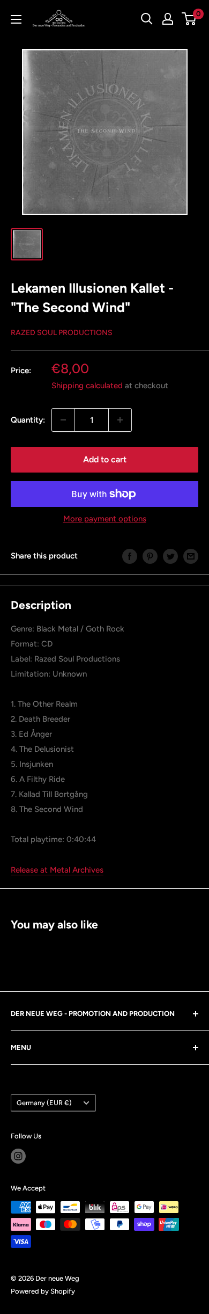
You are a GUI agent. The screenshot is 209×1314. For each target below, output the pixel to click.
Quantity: (28, 420)
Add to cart (104, 459)
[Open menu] (16, 19)
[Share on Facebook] (129, 555)
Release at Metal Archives (57, 870)
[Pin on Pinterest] (150, 555)
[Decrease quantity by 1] (63, 420)
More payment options (104, 519)
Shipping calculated (87, 385)
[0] (189, 18)
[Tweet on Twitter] (170, 555)
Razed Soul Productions (62, 332)
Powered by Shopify (43, 1291)
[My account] (167, 19)
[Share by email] (190, 555)
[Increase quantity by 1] (120, 420)
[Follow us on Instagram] (18, 1156)
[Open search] (147, 19)
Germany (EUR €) (44, 1103)
